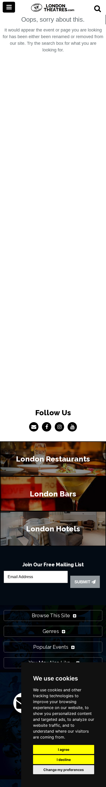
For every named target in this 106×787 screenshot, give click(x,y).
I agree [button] (63, 749)
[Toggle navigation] (8, 7)
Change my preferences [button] (63, 770)
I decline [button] (64, 759)
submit (82, 582)
